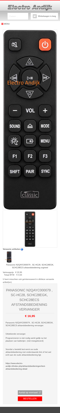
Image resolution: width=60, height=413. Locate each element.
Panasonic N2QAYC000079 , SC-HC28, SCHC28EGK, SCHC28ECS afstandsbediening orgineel (30, 266)
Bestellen (30, 398)
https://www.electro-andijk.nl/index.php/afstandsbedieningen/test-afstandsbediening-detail (25, 366)
